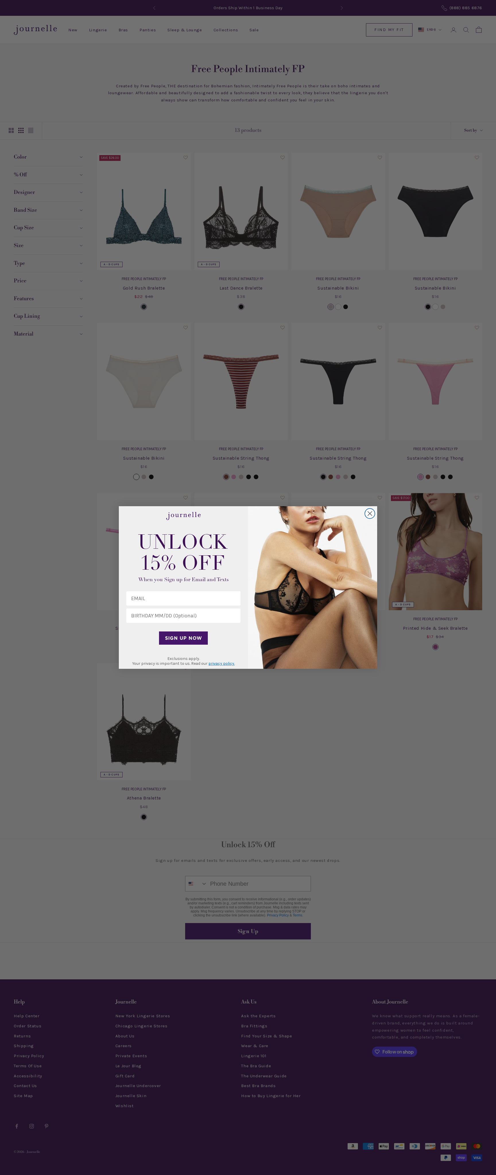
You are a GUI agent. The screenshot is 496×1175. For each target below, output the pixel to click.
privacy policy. (221, 663)
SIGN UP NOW (183, 638)
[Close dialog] (370, 513)
